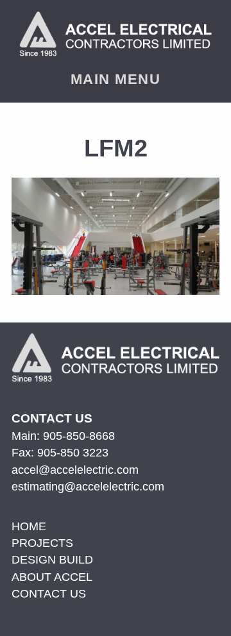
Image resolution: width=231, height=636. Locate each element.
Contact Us (49, 593)
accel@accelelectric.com (75, 470)
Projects (42, 543)
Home (29, 526)
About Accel (52, 577)
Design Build (52, 559)
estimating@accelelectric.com (88, 486)
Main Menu (115, 79)
